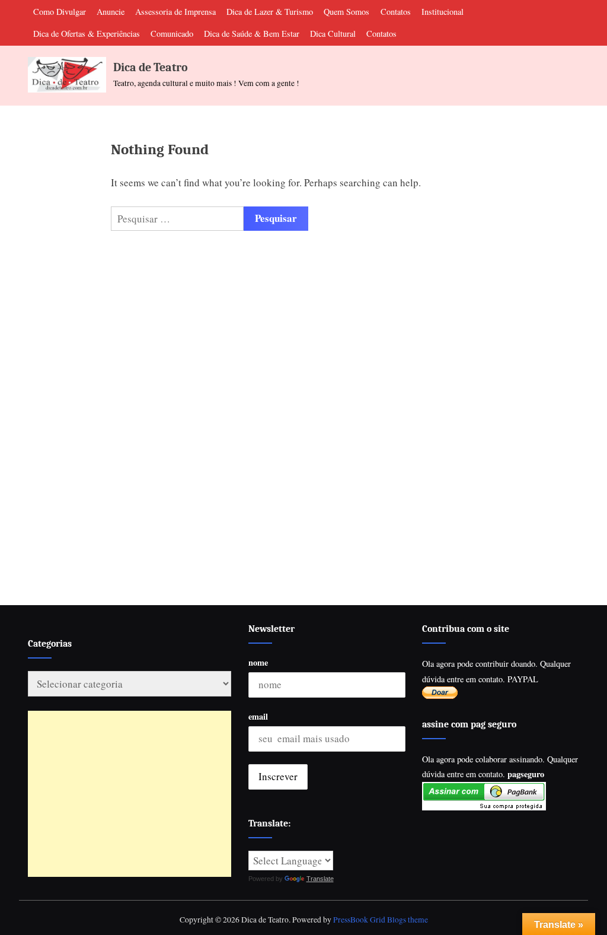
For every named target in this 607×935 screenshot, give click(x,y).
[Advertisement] (129, 794)
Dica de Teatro (150, 67)
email (258, 716)
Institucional (442, 11)
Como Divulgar (59, 11)
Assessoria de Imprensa (175, 11)
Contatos (396, 11)
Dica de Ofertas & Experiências (86, 33)
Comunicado (172, 33)
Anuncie (110, 11)
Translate (320, 878)
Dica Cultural (333, 33)
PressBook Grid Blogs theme (380, 919)
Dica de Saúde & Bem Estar (251, 33)
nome (258, 662)
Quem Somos (346, 11)
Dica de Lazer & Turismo (269, 11)
